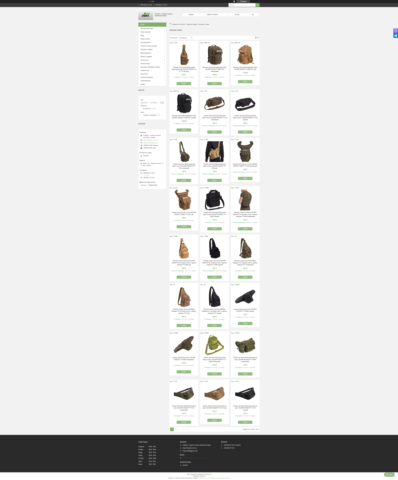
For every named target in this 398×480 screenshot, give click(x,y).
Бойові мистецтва (146, 32)
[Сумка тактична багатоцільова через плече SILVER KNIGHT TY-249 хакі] (214, 151)
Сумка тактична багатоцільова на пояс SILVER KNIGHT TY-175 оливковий (184, 408)
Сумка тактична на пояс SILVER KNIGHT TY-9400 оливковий (183, 358)
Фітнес (142, 35)
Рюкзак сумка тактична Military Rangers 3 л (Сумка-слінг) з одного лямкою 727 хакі (184, 311)
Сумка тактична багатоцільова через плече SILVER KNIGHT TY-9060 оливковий (214, 359)
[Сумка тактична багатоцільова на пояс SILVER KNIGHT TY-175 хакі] (214, 393)
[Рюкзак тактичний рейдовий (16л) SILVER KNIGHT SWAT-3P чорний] (184, 103)
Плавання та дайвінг (147, 49)
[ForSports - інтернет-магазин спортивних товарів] (145, 14)
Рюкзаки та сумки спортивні (149, 46)
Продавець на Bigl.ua (199, 476)
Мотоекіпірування (146, 53)
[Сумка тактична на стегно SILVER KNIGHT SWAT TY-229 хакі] (184, 200)
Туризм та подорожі (146, 56)
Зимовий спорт (145, 70)
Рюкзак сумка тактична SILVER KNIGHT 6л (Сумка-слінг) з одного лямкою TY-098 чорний (214, 263)
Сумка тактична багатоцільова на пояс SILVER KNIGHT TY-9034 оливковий (245, 359)
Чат (391, 474)
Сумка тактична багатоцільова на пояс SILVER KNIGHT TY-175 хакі (214, 407)
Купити (184, 84)
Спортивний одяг (145, 81)
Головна (191, 15)
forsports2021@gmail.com (151, 143)
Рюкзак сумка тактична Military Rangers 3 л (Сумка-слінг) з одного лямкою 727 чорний (214, 311)
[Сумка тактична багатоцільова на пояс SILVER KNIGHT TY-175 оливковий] (184, 393)
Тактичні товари (191, 24)
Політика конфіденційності (222, 478)
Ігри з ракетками (145, 42)
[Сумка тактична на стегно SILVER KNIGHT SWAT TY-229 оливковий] (245, 151)
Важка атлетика (145, 39)
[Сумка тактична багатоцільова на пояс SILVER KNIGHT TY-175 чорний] (245, 393)
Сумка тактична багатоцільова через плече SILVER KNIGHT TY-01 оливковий (214, 118)
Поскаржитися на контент (205, 478)
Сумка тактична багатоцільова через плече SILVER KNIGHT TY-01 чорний (245, 118)
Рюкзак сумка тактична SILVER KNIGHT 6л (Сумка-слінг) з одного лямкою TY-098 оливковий (245, 214)
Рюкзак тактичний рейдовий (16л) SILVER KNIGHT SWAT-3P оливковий (214, 69)
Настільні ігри (145, 60)
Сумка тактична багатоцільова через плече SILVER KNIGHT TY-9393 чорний (214, 214)
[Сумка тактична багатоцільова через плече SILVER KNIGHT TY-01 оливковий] (214, 103)
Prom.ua (209, 474)
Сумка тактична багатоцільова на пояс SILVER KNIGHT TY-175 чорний (245, 408)
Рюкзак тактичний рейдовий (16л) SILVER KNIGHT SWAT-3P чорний (184, 117)
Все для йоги (144, 74)
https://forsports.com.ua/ (150, 140)
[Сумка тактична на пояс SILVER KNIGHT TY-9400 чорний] (245, 296)
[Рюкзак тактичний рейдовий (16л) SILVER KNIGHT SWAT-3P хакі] (245, 54)
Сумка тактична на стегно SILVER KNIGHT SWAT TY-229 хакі (184, 213)
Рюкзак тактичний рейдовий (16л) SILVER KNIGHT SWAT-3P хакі (245, 68)
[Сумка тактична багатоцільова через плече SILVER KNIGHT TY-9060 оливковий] (214, 345)
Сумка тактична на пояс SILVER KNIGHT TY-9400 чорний (245, 310)
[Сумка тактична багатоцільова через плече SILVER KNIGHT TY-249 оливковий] (184, 151)
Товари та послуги (212, 15)
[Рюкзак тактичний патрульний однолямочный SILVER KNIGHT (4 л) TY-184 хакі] (184, 54)
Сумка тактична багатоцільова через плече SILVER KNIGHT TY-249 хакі (214, 166)
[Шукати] (257, 5)
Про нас (237, 15)
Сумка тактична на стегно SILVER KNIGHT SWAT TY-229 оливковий (245, 165)
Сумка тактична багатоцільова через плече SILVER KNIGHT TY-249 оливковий (184, 166)
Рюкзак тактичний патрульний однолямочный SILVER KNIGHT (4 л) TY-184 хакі (184, 69)
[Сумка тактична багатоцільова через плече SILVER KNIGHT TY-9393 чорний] (214, 200)
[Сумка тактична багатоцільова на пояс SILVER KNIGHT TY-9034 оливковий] (245, 345)
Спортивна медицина (147, 77)
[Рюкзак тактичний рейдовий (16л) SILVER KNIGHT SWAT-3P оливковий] (214, 54)
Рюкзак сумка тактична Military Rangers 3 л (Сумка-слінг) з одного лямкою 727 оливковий (245, 263)
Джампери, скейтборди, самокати (150, 67)
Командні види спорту (147, 28)
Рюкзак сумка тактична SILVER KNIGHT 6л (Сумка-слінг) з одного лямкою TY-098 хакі (184, 263)
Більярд (143, 84)
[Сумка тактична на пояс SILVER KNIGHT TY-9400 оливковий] (184, 345)
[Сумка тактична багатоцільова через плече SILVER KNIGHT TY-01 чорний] (245, 103)
